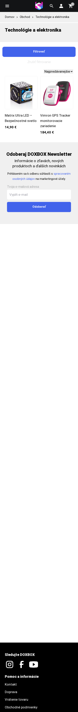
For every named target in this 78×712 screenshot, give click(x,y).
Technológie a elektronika (52, 17)
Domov (9, 17)
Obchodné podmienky (21, 707)
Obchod (25, 17)
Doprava (11, 692)
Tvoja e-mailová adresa (23, 187)
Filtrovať (39, 51)
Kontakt (11, 684)
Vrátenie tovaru (16, 699)
